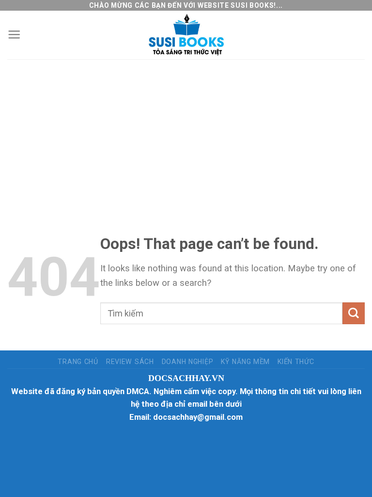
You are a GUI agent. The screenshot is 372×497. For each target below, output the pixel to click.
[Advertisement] (186, 132)
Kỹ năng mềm (245, 361)
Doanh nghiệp (188, 361)
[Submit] (353, 313)
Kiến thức (296, 361)
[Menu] (14, 35)
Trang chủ (78, 361)
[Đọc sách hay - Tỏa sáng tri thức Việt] (186, 35)
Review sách (130, 361)
